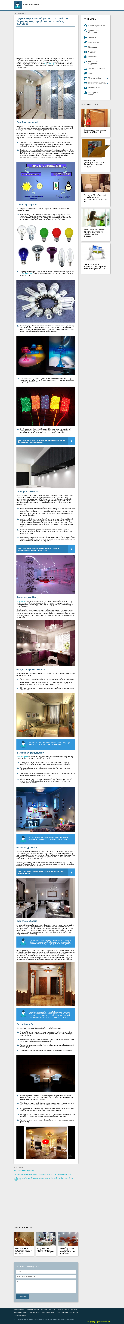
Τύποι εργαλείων (94, 78)
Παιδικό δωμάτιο (22, 757)
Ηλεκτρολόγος (93, 42)
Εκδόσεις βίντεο (94, 88)
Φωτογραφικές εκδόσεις (93, 93)
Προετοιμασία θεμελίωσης (93, 31)
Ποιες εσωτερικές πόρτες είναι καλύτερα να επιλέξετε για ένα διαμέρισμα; (23, 1250)
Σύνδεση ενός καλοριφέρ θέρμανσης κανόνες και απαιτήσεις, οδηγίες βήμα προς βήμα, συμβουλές (43, 1179)
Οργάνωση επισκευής (96, 26)
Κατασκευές (92, 57)
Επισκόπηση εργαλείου (97, 83)
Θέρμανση (92, 52)
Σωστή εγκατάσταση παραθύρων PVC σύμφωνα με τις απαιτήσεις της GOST (95, 266)
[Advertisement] (45, 42)
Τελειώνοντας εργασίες (97, 68)
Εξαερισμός (92, 47)
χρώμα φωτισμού (26, 273)
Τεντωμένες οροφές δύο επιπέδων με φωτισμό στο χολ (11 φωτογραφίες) (67, 1250)
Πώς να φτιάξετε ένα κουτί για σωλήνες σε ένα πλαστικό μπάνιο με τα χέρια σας (96, 198)
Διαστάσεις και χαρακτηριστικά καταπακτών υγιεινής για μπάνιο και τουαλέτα (96, 163)
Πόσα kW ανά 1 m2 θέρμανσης (24, 1171)
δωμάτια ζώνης (49, 64)
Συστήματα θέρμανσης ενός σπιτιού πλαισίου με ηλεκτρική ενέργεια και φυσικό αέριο (42, 1174)
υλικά (90, 73)
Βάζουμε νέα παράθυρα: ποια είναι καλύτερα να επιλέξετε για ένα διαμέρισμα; (94, 232)
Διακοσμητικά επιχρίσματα (93, 62)
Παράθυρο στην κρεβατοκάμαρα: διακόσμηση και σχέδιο (45, 1250)
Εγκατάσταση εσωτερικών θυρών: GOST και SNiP (95, 131)
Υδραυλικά (92, 37)
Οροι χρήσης (91, 1322)
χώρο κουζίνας (21, 601)
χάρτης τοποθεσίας (103, 1322)
